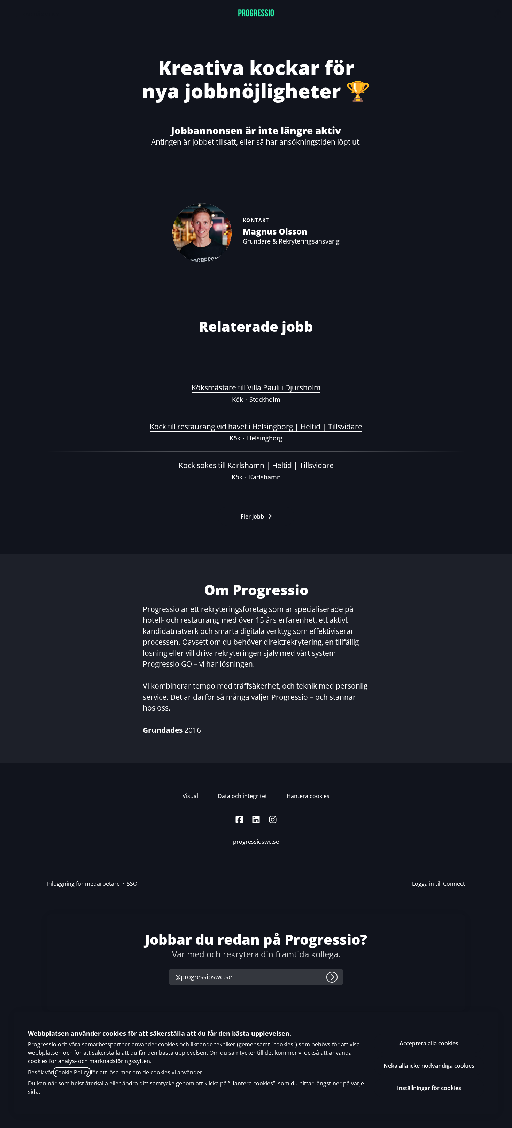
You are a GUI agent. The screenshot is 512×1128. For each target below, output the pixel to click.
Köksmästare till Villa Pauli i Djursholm (256, 387)
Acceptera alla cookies (428, 1043)
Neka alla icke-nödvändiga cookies (428, 1065)
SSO (132, 884)
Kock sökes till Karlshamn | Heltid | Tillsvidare (256, 465)
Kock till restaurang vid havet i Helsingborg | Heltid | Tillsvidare (256, 426)
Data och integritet (242, 796)
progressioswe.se (256, 841)
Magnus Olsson (275, 231)
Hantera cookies (308, 796)
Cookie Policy (72, 1072)
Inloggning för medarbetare (83, 884)
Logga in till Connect (438, 884)
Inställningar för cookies (429, 1088)
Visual (190, 796)
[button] (498, 14)
